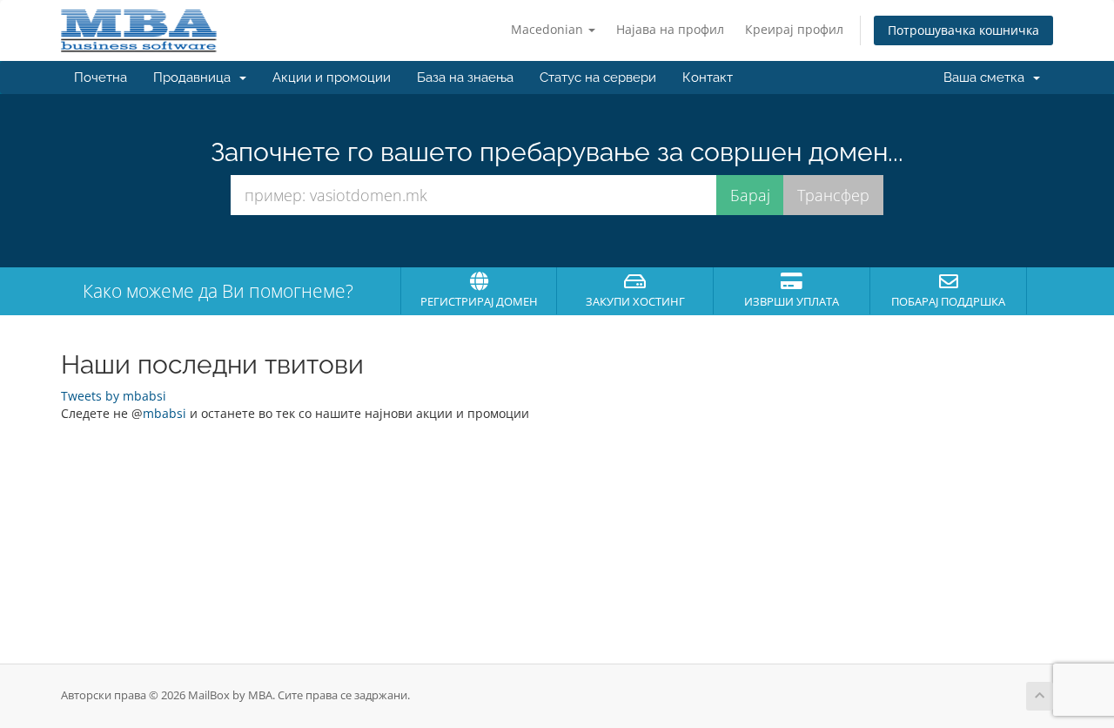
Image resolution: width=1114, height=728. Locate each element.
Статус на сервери (598, 77)
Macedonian (549, 29)
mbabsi (164, 413)
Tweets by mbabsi (113, 396)
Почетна (100, 77)
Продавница (195, 77)
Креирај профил (794, 29)
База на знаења (465, 77)
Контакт (707, 77)
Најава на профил (670, 29)
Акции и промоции (331, 77)
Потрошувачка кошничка (963, 30)
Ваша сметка (987, 77)
